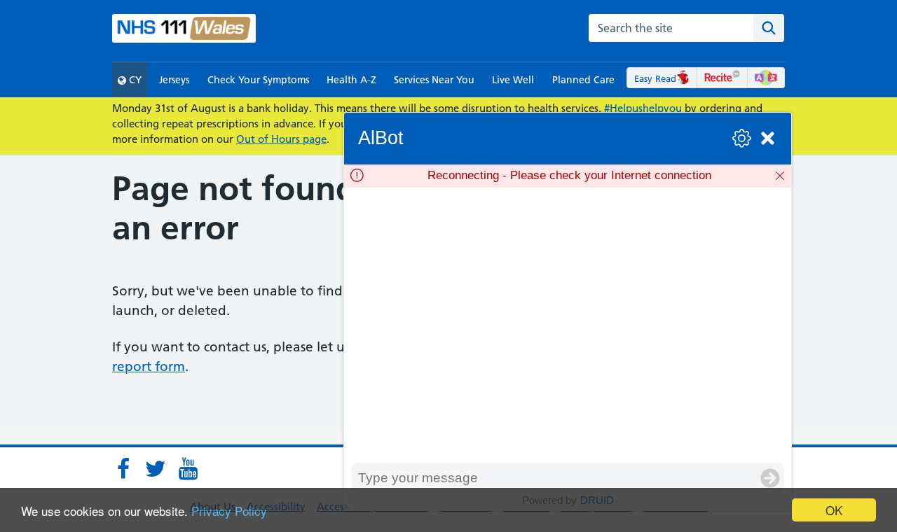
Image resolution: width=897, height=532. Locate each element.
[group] (567, 325)
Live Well (513, 80)
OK (834, 510)
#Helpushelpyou (643, 108)
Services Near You (434, 80)
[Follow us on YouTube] (188, 469)
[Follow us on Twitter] (155, 469)
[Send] (770, 478)
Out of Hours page (281, 139)
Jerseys (174, 80)
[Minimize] (767, 138)
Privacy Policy (229, 510)
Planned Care (583, 80)
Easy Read (655, 78)
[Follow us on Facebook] (123, 469)
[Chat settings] (741, 138)
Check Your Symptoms (258, 80)
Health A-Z (351, 80)
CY (134, 80)
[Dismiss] (780, 175)
